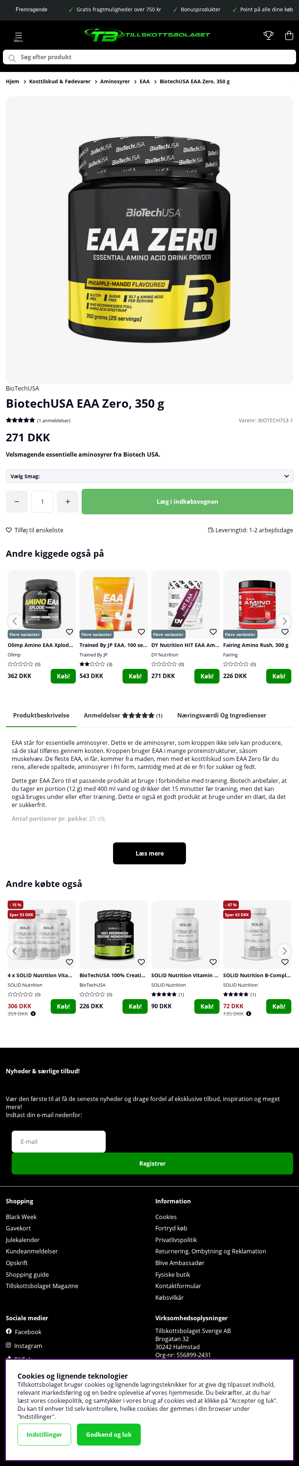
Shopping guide (27, 1275)
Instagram (28, 1346)
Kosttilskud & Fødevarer (59, 81)
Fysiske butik (172, 1275)
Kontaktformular (178, 1286)
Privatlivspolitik (176, 1240)
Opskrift (17, 1263)
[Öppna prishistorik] (33, 1013)
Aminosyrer (115, 81)
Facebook (28, 1332)
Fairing (230, 654)
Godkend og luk (109, 1435)
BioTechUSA (22, 388)
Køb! (63, 676)
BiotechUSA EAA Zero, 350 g (195, 81)
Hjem (12, 81)
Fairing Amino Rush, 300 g (255, 644)
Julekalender (23, 1240)
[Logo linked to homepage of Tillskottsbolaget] (147, 35)
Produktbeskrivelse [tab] (41, 715)
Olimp (14, 654)
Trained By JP (93, 654)
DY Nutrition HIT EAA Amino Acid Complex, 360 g (213, 644)
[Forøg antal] (68, 502)
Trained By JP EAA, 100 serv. (114, 644)
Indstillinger (44, 1435)
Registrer (152, 1164)
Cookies (166, 1217)
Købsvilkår (169, 1298)
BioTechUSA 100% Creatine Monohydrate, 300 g (139, 975)
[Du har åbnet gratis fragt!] (17, 502)
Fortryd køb (171, 1228)
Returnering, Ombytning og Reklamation (210, 1251)
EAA (145, 81)
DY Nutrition (164, 654)
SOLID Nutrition (25, 985)
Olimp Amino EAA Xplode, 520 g (48, 644)
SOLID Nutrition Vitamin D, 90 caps (195, 975)
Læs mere (150, 853)
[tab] (123, 715)
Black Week (21, 1217)
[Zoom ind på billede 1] (149, 240)
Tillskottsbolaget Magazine (42, 1286)
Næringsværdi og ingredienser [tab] (221, 715)
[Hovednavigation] (18, 35)
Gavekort (18, 1228)
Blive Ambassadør (180, 1263)
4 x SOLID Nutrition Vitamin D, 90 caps (56, 975)
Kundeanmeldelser (32, 1251)
